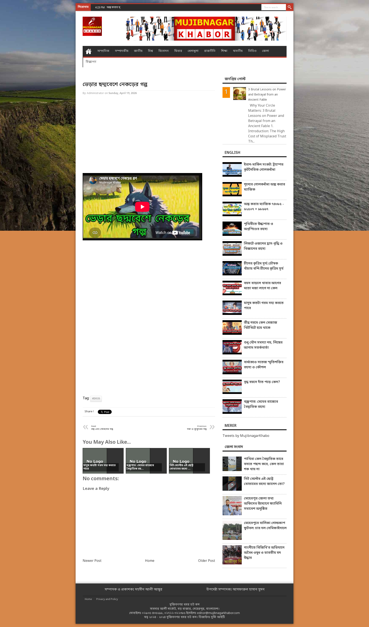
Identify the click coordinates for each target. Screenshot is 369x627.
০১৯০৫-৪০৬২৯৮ (152, 613)
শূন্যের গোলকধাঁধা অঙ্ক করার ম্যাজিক (264, 187)
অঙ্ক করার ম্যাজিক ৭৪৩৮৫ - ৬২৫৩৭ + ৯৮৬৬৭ (132, 7)
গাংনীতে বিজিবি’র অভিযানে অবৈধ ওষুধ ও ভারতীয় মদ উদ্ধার (264, 552)
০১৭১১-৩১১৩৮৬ (174, 613)
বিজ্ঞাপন (91, 62)
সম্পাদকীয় (121, 51)
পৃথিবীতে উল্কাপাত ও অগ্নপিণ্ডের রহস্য (258, 227)
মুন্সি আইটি (218, 617)
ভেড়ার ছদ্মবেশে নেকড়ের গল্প (115, 84)
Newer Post (92, 561)
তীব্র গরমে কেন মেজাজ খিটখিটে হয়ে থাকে (260, 325)
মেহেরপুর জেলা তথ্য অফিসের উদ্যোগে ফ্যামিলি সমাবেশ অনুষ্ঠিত (263, 503)
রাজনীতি (209, 51)
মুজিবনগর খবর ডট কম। (182, 617)
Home (88, 51)
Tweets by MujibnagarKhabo (246, 436)
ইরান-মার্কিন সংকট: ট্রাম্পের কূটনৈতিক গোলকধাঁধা (263, 167)
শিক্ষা (224, 51)
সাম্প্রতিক (103, 51)
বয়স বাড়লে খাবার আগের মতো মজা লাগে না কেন (262, 286)
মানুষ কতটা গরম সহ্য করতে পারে (264, 306)
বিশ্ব (150, 51)
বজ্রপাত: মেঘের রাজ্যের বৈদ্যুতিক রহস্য (261, 404)
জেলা (265, 51)
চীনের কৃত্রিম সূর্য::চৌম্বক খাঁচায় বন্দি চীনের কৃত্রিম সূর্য (263, 266)
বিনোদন (163, 51)
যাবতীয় (238, 51)
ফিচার (178, 51)
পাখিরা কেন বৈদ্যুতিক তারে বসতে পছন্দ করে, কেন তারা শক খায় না (264, 464)
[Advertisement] (17, 68)
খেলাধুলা (193, 51)
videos (96, 398)
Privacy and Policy (107, 599)
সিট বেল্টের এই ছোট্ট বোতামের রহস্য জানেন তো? (264, 481)
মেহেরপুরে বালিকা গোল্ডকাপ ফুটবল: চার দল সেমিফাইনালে (265, 526)
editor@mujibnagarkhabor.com (218, 613)
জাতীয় (138, 51)
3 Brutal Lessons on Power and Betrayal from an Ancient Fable (267, 95)
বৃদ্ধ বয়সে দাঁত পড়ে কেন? (262, 382)
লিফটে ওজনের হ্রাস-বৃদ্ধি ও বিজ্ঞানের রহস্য (263, 246)
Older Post (206, 561)
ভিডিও (252, 51)
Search (289, 7)
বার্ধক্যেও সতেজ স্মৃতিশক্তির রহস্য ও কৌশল (263, 365)
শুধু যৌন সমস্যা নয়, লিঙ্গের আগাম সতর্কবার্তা (263, 345)
